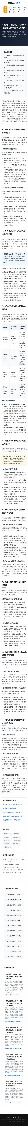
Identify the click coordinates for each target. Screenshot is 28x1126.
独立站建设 (10, 10)
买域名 (5, 9)
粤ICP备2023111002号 (16, 1117)
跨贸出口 (14, 3)
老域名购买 (19, 10)
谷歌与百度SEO (24, 10)
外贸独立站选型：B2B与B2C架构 (12, 804)
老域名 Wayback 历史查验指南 (12, 812)
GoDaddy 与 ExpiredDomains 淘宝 (13, 816)
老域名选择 (14, 10)
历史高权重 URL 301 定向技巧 (11, 820)
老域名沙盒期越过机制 (9, 808)
